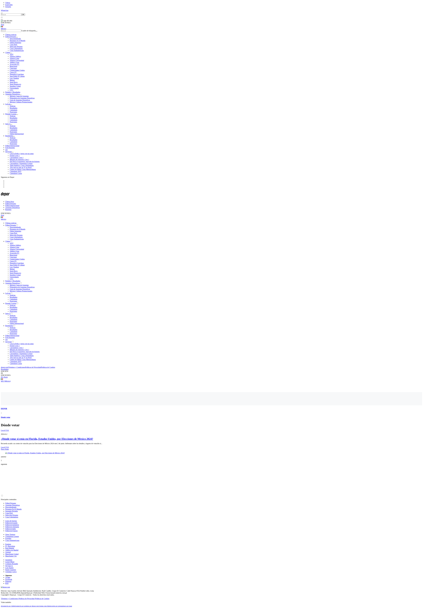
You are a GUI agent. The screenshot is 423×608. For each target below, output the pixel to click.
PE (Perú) (4, 377)
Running (8, 209)
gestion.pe (27, 606)
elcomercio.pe (6, 606)
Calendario (13, 110)
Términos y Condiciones (16, 367)
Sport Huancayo (15, 84)
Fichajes (8, 7)
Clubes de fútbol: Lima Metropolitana (23, 169)
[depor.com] (5, 198)
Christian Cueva (11, 572)
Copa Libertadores (16, 48)
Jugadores (8, 560)
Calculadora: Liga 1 (16, 157)
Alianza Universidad (17, 60)
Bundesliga (9, 136)
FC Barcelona (10, 546)
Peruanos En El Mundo (13, 509)
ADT (11, 54)
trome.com (43, 606)
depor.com (4, 367)
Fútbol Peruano (10, 37)
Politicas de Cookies (48, 367)
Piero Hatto (5, 449)
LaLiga (7, 104)
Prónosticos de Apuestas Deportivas (22, 98)
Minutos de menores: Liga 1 (19, 159)
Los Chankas (14, 78)
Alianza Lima (14, 58)
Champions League (12, 536)
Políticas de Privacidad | (27, 599)
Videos (7, 3)
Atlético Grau (14, 62)
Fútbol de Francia (11, 531)
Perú (2, 25)
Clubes (7, 52)
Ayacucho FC (14, 64)
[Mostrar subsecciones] (17, 37)
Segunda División (11, 511)
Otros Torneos (10, 534)
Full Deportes (10, 148)
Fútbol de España (11, 523)
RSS (6, 583)
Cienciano (13, 68)
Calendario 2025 (15, 171)
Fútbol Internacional (17, 134)
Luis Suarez (9, 568)
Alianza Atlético (15, 56)
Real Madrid (9, 548)
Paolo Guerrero (10, 570)
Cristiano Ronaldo (11, 564)
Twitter (7, 577)
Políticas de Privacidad (33, 367)
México (3, 29)
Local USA (5, 430)
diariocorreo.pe (52, 606)
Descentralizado (15, 39)
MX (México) (6, 381)
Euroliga (8, 538)
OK (23, 14)
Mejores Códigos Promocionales (21, 102)
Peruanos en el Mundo (17, 41)
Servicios (8, 152)
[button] (211, 373)
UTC (11, 90)
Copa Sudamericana (17, 50)
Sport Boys (14, 82)
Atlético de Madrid (11, 550)
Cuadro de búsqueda (28, 31)
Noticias (12, 106)
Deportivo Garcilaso (17, 74)
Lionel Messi (9, 562)
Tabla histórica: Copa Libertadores (22, 165)
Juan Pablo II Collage (17, 76)
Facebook (8, 579)
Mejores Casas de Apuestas (19, 96)
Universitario (14, 88)
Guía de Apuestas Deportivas (20, 100)
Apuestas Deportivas (12, 94)
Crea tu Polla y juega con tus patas (22, 154)
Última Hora (9, 202)
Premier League (10, 114)
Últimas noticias (10, 35)
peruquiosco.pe (63, 606)
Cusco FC (13, 72)
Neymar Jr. (9, 566)
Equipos (8, 544)
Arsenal (8, 552)
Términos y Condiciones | (10, 599)
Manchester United (12, 554)
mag (70, 606)
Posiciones (13, 112)
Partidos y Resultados (12, 92)
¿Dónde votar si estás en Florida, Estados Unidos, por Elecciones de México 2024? (47, 438)
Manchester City (11, 556)
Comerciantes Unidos (17, 70)
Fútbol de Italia (10, 529)
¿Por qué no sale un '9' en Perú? (21, 167)
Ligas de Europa (11, 521)
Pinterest (8, 581)
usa (6, 150)
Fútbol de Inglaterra (12, 525)
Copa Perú (13, 44)
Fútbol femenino (15, 43)
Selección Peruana (16, 46)
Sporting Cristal (15, 86)
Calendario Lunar (16, 173)
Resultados (13, 108)
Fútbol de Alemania (12, 527)
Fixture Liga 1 (15, 156)
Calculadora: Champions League (21, 163)
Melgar (12, 80)
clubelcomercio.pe (17, 606)
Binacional (13, 66)
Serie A (7, 124)
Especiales (9, 5)
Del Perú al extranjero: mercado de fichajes (25, 161)
